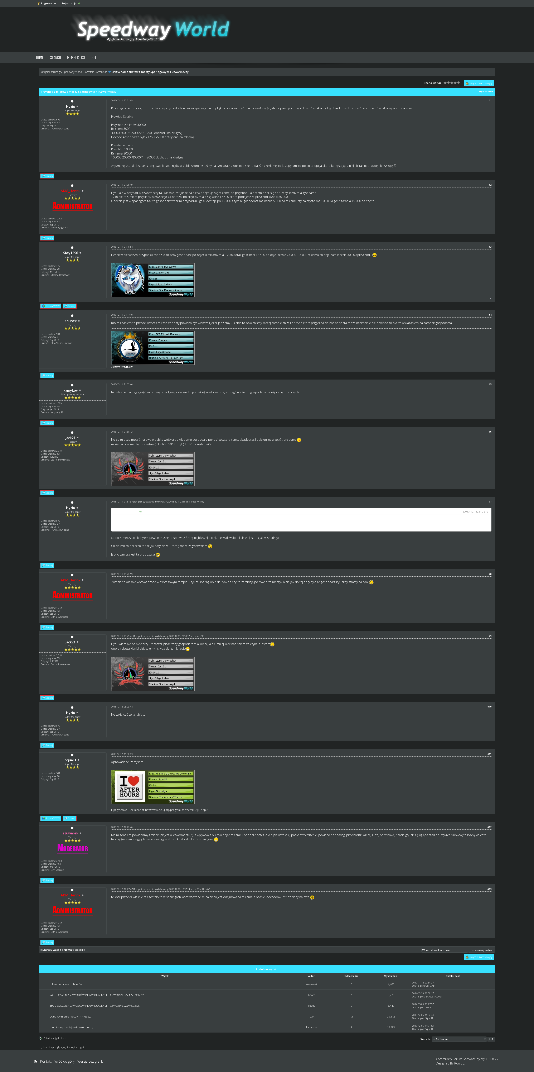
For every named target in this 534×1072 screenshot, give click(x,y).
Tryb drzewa (486, 91)
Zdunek (70, 321)
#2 (490, 184)
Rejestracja (69, 3)
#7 (490, 501)
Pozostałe (89, 72)
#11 (489, 754)
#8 (490, 574)
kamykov (70, 390)
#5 (490, 384)
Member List (76, 57)
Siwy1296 (70, 253)
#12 (489, 827)
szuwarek (311, 984)
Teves (311, 995)
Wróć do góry (64, 1061)
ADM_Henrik (203, 889)
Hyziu (70, 106)
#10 (489, 706)
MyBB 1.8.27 (490, 1059)
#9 (490, 636)
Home (40, 57)
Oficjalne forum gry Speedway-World (61, 72)
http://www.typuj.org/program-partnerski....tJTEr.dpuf (176, 810)
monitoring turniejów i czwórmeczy (71, 1027)
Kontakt (46, 1061)
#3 (490, 246)
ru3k (311, 1016)
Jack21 (70, 437)
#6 (490, 431)
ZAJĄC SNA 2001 (434, 996)
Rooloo (459, 1063)
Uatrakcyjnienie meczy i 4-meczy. (70, 1016)
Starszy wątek (51, 950)
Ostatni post (418, 985)
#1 (490, 100)
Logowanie (48, 3)
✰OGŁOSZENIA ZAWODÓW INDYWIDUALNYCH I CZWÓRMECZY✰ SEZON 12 (97, 995)
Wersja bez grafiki (90, 1061)
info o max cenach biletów (66, 984)
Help (95, 57)
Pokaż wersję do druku (55, 1038)
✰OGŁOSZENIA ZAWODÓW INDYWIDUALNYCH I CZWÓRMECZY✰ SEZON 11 (97, 1005)
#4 (490, 314)
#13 (489, 889)
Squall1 (70, 760)
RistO (428, 1007)
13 (351, 1016)
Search (55, 57)
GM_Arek (430, 985)
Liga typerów (119, 810)
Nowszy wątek (73, 950)
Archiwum (101, 72)
